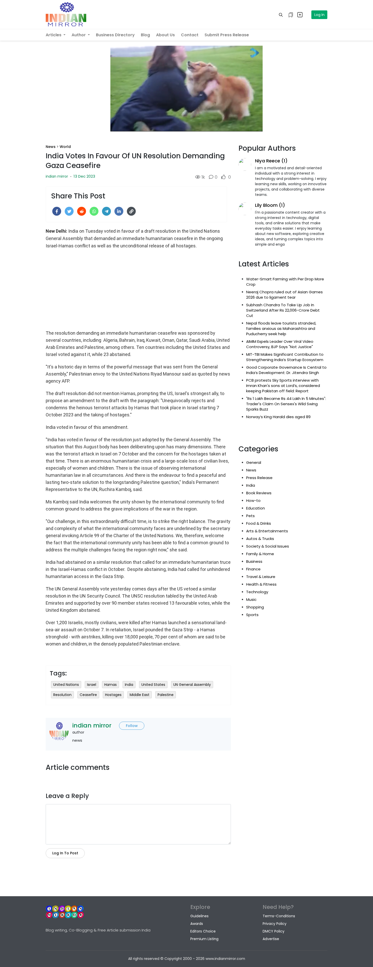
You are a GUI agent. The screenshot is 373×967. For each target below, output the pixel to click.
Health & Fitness (261, 584)
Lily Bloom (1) (270, 205)
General (253, 462)
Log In (319, 14)
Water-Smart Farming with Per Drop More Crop (285, 281)
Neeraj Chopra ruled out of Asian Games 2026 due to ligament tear (284, 294)
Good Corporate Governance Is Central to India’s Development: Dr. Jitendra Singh (286, 370)
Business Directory (115, 35)
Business (254, 561)
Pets (250, 515)
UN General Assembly (192, 684)
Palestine (166, 694)
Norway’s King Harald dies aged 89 (278, 416)
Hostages (113, 694)
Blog (145, 35)
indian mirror (57, 176)
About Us (165, 35)
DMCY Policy (273, 931)
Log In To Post (65, 853)
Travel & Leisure (260, 576)
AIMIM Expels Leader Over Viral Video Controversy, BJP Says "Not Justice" (279, 344)
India (129, 684)
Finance (253, 569)
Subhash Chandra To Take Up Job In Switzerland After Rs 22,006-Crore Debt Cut (283, 310)
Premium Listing (204, 938)
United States (153, 684)
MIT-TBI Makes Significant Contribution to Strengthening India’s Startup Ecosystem (285, 357)
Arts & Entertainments (267, 531)
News (51, 146)
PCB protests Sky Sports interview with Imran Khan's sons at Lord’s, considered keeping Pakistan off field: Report (283, 386)
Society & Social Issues (267, 546)
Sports (252, 614)
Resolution (62, 694)
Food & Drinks (258, 523)
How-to (253, 500)
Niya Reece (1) (271, 161)
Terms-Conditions (279, 916)
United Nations (66, 684)
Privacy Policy (274, 923)
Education (255, 508)
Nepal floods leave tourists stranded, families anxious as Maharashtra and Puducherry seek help (281, 328)
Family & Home (260, 553)
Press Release (259, 477)
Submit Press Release (227, 35)
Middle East (139, 694)
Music (251, 599)
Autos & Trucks (260, 538)
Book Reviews (259, 493)
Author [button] (79, 35)
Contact (189, 35)
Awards (196, 923)
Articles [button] (54, 35)
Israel (91, 684)
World (65, 146)
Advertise (271, 938)
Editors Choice (203, 931)
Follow (132, 725)
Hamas (110, 684)
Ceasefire (88, 694)
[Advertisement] (138, 288)
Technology (257, 592)
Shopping (255, 607)
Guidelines (199, 916)
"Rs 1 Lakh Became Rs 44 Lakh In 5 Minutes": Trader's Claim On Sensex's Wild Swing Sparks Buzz (286, 404)
